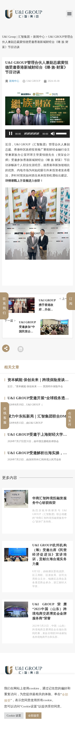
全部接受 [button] (33, 715)
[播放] (11, 133)
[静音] (53, 133)
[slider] (31, 134)
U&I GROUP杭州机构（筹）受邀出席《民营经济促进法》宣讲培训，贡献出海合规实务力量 (49, 542)
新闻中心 (14, 81)
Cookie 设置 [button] (14, 715)
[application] (37, 133)
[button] (69, 13)
